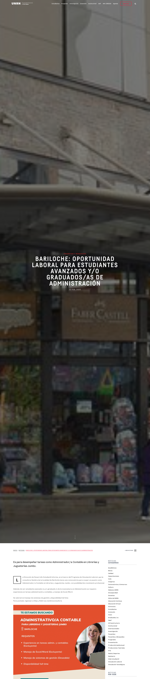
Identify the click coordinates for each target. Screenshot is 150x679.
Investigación (74, 3)
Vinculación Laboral (115, 662)
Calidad (110, 573)
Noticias (21, 550)
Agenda (115, 3)
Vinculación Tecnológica (116, 664)
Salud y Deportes (114, 653)
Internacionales (113, 629)
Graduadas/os (113, 617)
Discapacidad (113, 593)
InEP (99, 3)
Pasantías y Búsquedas (116, 637)
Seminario (111, 656)
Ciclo (109, 579)
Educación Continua (115, 601)
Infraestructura (114, 623)
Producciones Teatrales (116, 648)
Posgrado (64, 3)
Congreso (111, 582)
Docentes (111, 595)
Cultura (110, 587)
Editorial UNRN (113, 598)
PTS (109, 651)
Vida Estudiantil (113, 659)
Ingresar (126, 3)
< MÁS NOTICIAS (129, 550)
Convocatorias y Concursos (117, 584)
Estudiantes (56, 3)
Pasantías (111, 634)
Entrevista (112, 606)
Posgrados (112, 640)
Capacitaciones (113, 576)
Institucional (92, 3)
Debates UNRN (113, 590)
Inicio (15, 550)
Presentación (113, 642)
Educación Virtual (114, 604)
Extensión (83, 3)
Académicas (112, 568)
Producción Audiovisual (116, 645)
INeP (110, 620)
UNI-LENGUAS (107, 3)
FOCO (110, 615)
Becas (110, 571)
